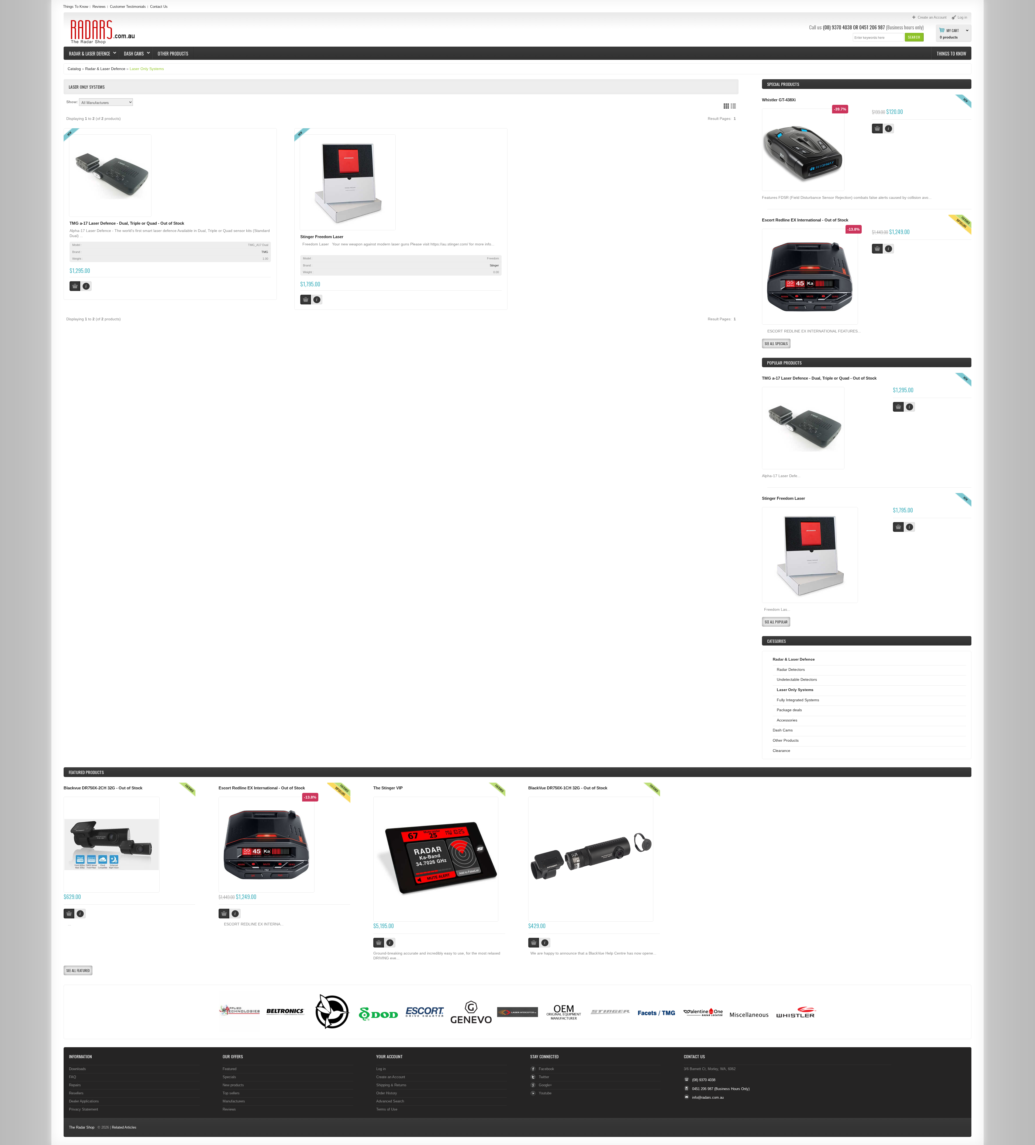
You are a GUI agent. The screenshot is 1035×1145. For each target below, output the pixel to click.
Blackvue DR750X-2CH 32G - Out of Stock (103, 788)
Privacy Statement (83, 1109)
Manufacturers (234, 1101)
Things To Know (75, 7)
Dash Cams (131, 53)
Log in (381, 1069)
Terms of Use (386, 1109)
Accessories (787, 720)
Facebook (546, 1069)
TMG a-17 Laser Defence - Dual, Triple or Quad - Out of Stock (127, 223)
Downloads (77, 1069)
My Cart (953, 30)
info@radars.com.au (708, 1097)
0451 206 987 (872, 27)
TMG (264, 252)
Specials (229, 1077)
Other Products (173, 53)
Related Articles (124, 1127)
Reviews (99, 7)
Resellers (76, 1093)
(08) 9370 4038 (837, 27)
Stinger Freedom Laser (321, 237)
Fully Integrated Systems (798, 700)
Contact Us (159, 7)
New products (233, 1085)
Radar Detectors (791, 669)
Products (86, 772)
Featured (229, 1069)
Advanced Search (390, 1101)
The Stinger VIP (388, 788)
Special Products (783, 84)
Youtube (545, 1093)
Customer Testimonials (128, 7)
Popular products (784, 362)
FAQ (72, 1077)
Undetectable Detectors (797, 679)
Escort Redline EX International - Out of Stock (805, 220)
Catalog (74, 69)
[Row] (733, 106)
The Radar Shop (81, 1127)
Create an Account (390, 1077)
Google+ (545, 1085)
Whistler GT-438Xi (779, 100)
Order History (386, 1093)
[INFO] (909, 407)
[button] (914, 37)
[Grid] (726, 106)
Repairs (75, 1085)
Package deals (789, 710)
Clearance (781, 750)
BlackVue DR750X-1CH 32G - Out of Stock (567, 788)
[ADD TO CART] (898, 407)
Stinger (494, 265)
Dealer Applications (84, 1101)
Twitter (544, 1077)
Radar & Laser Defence (87, 53)
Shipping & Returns (391, 1085)
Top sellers (231, 1093)
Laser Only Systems (147, 69)
